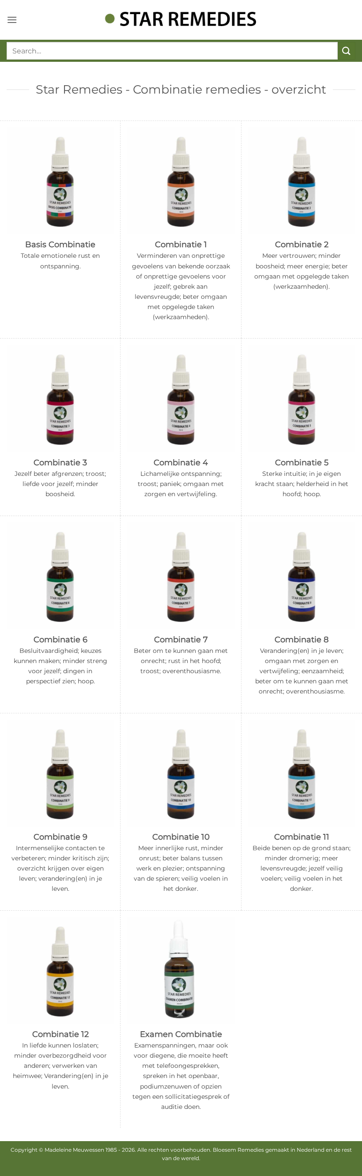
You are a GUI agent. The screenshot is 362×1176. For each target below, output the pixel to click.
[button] (12, 19)
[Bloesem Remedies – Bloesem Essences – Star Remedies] (181, 19)
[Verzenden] (346, 50)
